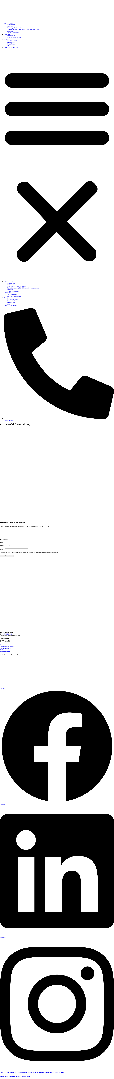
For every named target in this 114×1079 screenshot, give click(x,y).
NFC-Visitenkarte (12, 36)
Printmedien (10, 26)
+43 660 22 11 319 (6, 634)
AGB (1, 650)
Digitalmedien (11, 24)
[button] (57, 164)
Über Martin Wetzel (12, 41)
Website (2, 549)
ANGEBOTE (7, 34)
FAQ (8, 45)
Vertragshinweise (5, 651)
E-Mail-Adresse (5, 546)
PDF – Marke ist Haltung (14, 37)
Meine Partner (11, 44)
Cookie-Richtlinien (5, 648)
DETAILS (7, 39)
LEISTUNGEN (8, 23)
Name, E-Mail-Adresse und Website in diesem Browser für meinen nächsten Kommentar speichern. (30, 552)
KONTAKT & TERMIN (11, 47)
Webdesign (10, 31)
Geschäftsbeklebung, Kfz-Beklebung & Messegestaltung (23, 29)
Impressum (3, 645)
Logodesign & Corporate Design (16, 28)
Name (2, 542)
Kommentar (4, 539)
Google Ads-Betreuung (13, 32)
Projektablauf (11, 42)
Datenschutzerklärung (7, 646)
